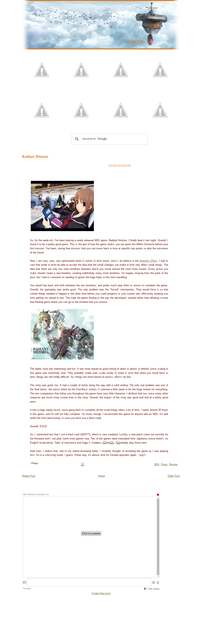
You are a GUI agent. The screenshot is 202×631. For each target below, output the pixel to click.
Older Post (174, 475)
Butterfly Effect (148, 260)
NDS (156, 464)
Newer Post (28, 475)
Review (173, 464)
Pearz (164, 464)
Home (101, 475)
